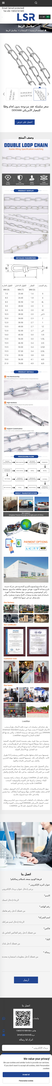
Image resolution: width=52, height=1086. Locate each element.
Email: (13, 8)
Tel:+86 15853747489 (13, 11)
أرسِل (26, 979)
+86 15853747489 (23, 1031)
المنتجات (23, 30)
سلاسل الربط (11, 30)
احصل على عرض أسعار (24, 123)
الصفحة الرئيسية (37, 30)
